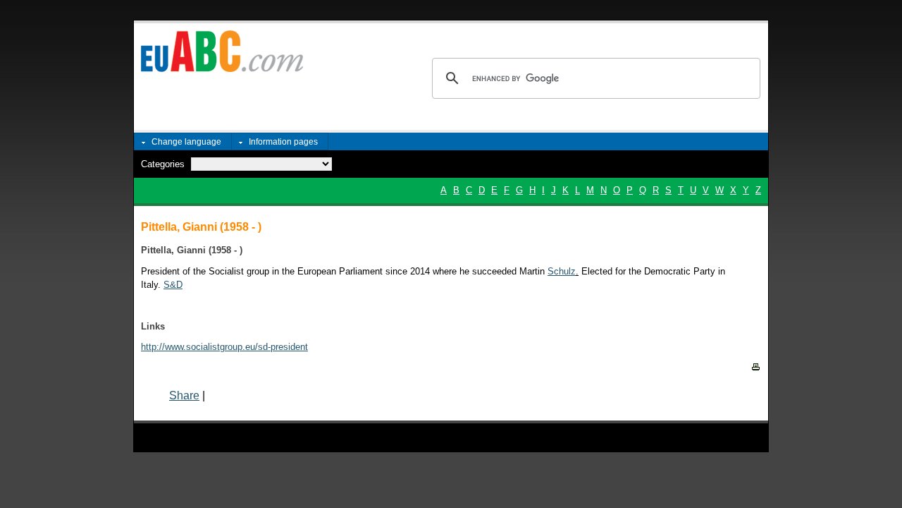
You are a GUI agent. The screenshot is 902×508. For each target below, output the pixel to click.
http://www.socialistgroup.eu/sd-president (224, 346)
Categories (163, 164)
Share (184, 395)
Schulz (562, 271)
